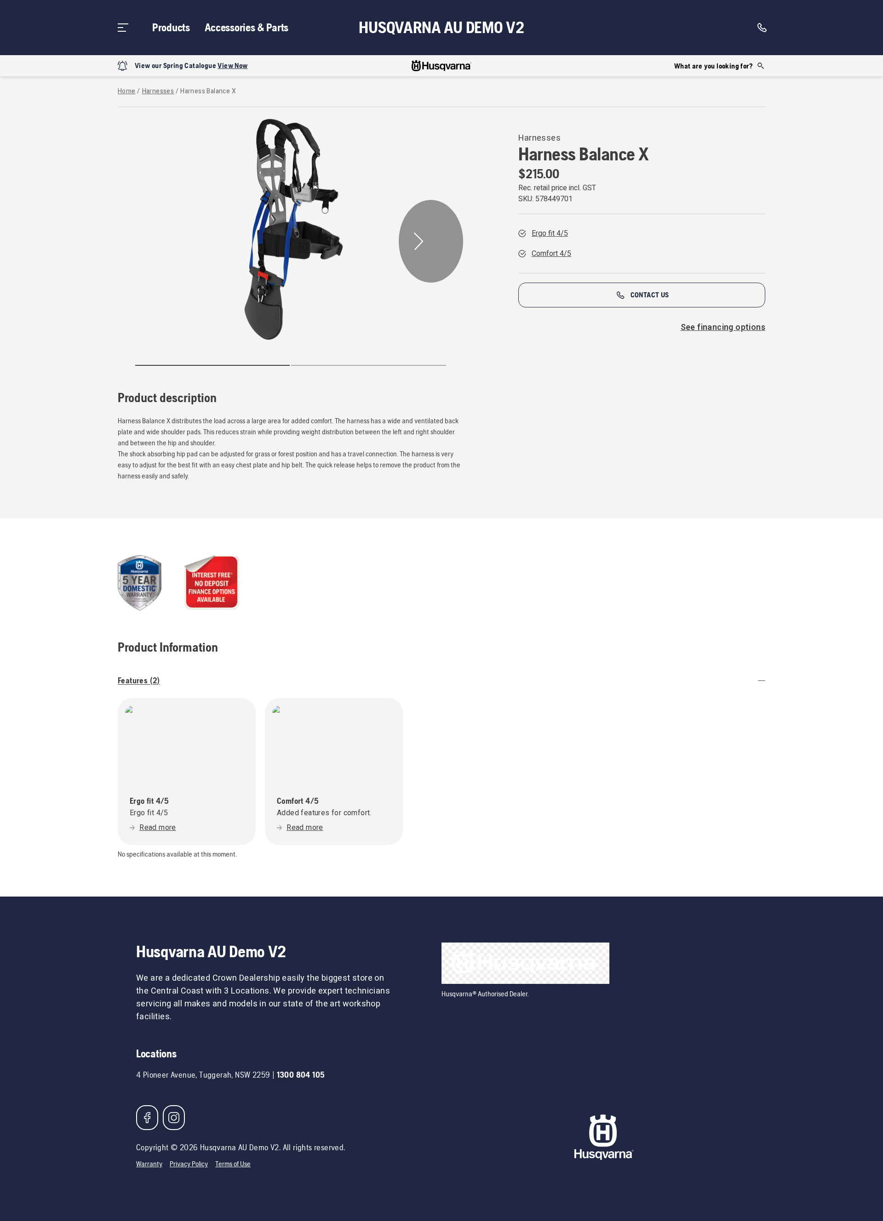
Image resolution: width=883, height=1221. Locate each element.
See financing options (723, 327)
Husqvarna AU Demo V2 (441, 27)
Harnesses (158, 91)
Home (127, 91)
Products (171, 27)
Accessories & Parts (246, 27)
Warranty (149, 1163)
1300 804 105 (301, 1074)
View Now (232, 65)
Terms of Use (233, 1163)
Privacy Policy (189, 1163)
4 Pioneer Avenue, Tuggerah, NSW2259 (203, 1074)
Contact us (650, 294)
